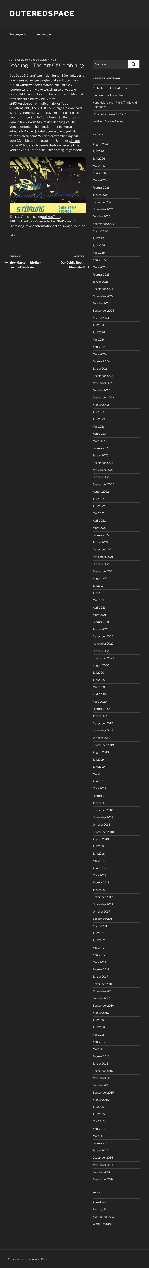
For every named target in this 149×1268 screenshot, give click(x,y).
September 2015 (103, 1092)
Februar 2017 (101, 969)
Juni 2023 (99, 419)
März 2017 (99, 962)
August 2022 (101, 491)
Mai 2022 (99, 513)
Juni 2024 (99, 332)
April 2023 (99, 433)
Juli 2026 (98, 151)
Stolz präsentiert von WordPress (28, 1259)
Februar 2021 (101, 621)
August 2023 (101, 404)
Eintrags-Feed (101, 1209)
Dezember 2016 (103, 984)
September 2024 (103, 310)
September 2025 (103, 223)
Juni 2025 (99, 245)
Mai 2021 (98, 600)
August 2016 (101, 1012)
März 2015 (99, 1136)
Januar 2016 (100, 1063)
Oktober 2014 (101, 1172)
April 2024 (99, 346)
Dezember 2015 (103, 1070)
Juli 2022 (98, 499)
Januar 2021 (100, 629)
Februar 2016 (101, 1056)
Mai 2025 (99, 252)
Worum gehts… (19, 34)
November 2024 (103, 296)
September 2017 (103, 918)
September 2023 (103, 397)
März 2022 (99, 527)
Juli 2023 (98, 412)
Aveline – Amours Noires (108, 121)
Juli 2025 (98, 238)
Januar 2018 (100, 889)
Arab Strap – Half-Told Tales (110, 88)
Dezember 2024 (103, 288)
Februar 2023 (101, 448)
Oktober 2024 (101, 303)
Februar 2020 (101, 708)
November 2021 (103, 556)
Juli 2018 (98, 846)
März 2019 (99, 788)
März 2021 (99, 614)
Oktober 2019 (101, 737)
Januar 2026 (100, 194)
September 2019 (103, 745)
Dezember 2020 (103, 636)
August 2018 (101, 839)
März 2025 (100, 267)
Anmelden (99, 1202)
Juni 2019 (99, 766)
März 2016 (99, 1049)
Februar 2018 (101, 882)
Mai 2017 (98, 947)
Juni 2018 (99, 853)
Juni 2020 (99, 679)
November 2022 (103, 469)
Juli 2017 (98, 933)
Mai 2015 (99, 1121)
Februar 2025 (101, 274)
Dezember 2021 (103, 549)
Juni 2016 (99, 1027)
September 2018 (103, 832)
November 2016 (103, 991)
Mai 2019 (99, 773)
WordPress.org (102, 1223)
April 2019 (99, 781)
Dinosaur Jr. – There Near (108, 95)
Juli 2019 (98, 759)
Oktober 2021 (101, 564)
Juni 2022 (99, 506)
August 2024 (101, 317)
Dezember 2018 (103, 810)
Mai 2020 (99, 687)
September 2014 (103, 1179)
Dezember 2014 (103, 1157)
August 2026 (101, 144)
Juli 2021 (98, 585)
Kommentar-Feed (103, 1216)
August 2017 (101, 926)
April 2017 (99, 954)
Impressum (43, 34)
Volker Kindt (46, 59)
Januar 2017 (100, 976)
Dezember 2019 (103, 723)
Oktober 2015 (101, 1085)
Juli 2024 (98, 325)
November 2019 (103, 730)
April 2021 (99, 607)
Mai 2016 (99, 1034)
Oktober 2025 (101, 216)
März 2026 (100, 180)
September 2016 (103, 1005)
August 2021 (101, 578)
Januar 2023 (100, 455)
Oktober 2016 (101, 998)
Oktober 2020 (102, 650)
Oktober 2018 (101, 824)
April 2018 (99, 868)
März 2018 (99, 875)
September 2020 (103, 658)
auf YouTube (51, 217)
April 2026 (99, 173)
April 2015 (99, 1128)
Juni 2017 (99, 940)
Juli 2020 (98, 672)
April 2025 (99, 260)
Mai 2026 (99, 165)
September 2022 (103, 484)
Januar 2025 (100, 281)
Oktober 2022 (101, 477)
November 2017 (103, 904)
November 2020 (103, 643)
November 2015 (103, 1078)
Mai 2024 (99, 339)
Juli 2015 (98, 1106)
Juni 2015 (99, 1114)
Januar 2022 (100, 542)
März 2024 (100, 354)
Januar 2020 (101, 716)
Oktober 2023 (101, 390)
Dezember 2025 (103, 202)
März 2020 (100, 701)
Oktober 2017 (101, 911)
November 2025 (103, 209)
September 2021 (103, 571)
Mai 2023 (99, 426)
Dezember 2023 (103, 375)
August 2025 (101, 231)
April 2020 (99, 694)
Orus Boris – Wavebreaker (109, 114)
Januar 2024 (100, 368)
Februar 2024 (101, 361)
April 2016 (99, 1041)
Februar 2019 (101, 795)
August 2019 (101, 752)
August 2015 (101, 1099)
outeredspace (42, 13)
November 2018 (103, 817)
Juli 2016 (98, 1020)
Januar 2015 (100, 1150)
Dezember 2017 (103, 897)
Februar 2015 (101, 1143)
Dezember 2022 (103, 462)
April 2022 (99, 520)
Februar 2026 (101, 187)
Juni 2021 (99, 593)
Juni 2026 (99, 158)
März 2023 (100, 441)
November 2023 (103, 383)
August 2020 (101, 665)
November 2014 (103, 1165)
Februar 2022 (101, 535)
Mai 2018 (99, 860)
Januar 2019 (100, 802)
